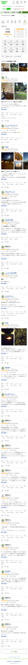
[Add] (25, 16)
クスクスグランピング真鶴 (7, 15)
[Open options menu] (26, 77)
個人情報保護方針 (16, 661)
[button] (5, 67)
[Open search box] (3, 56)
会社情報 (9, 661)
